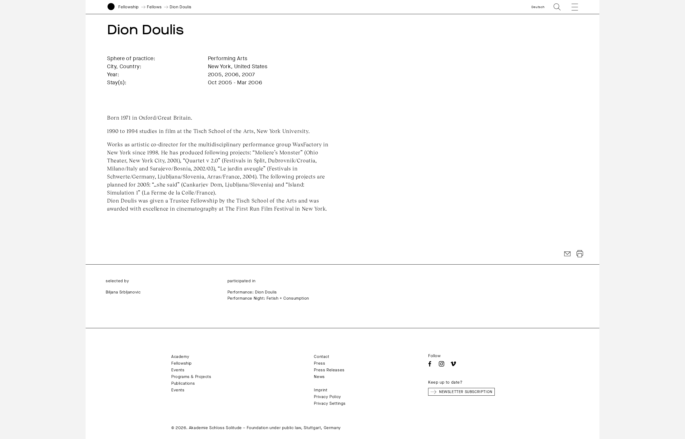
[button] (571, 7)
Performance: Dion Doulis (252, 292)
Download (580, 254)
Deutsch (538, 7)
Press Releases (329, 370)
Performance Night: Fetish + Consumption (268, 298)
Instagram (441, 364)
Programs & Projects (191, 376)
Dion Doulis (181, 7)
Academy (180, 356)
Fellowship (128, 7)
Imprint (320, 390)
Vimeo (453, 364)
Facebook (429, 364)
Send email (568, 254)
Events (178, 370)
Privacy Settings (330, 403)
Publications (183, 383)
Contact (321, 356)
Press (319, 363)
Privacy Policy (327, 396)
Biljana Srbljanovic (123, 292)
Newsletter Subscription (465, 391)
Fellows (154, 7)
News (319, 376)
